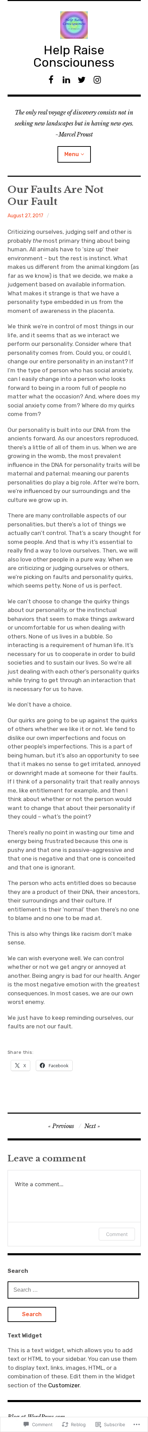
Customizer (64, 1385)
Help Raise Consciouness (74, 56)
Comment (117, 1234)
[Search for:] (73, 1289)
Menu (71, 154)
